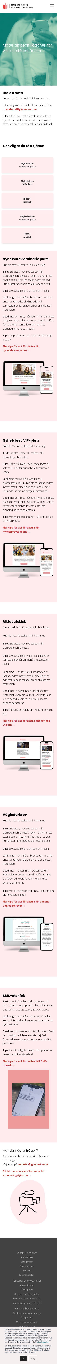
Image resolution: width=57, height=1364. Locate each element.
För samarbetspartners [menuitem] (27, 1308)
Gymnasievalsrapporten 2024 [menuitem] (26, 1298)
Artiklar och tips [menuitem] (27, 1266)
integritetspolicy (43, 1342)
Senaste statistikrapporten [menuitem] (26, 1294)
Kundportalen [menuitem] (27, 1317)
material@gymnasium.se (21, 109)
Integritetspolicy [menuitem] (26, 1275)
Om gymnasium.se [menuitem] (27, 1252)
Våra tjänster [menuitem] (27, 1262)
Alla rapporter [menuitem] (26, 1289)
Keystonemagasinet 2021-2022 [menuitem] (26, 1303)
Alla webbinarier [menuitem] (27, 1285)
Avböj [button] (33, 1358)
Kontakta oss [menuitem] (27, 1257)
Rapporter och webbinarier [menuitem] (26, 1280)
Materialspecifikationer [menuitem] (26, 1322)
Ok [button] (23, 1358)
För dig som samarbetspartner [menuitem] (26, 1313)
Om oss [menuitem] (26, 1270)
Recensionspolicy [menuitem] (27, 1326)
